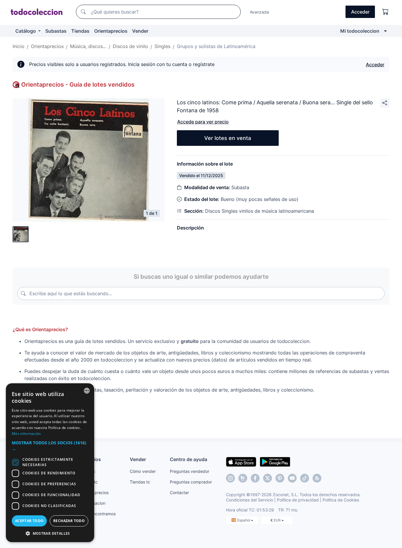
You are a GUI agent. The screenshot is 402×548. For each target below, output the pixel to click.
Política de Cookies (341, 499)
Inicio (18, 46)
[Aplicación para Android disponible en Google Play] (275, 461)
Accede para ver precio (203, 122)
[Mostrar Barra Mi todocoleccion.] (385, 31)
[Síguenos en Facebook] (255, 478)
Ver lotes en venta (227, 138)
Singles (162, 46)
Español (244, 520)
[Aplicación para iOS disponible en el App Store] (241, 461)
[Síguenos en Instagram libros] (242, 478)
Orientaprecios (110, 31)
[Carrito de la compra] (385, 12)
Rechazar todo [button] (69, 520)
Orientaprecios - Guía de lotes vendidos (77, 84)
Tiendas (80, 31)
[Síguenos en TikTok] (304, 478)
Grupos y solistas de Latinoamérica (216, 46)
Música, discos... (88, 46)
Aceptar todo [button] (29, 520)
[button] (50, 446)
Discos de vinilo (130, 46)
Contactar (179, 492)
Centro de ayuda (188, 459)
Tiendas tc (140, 481)
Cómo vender (143, 471)
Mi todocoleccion (359, 31)
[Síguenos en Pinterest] (279, 478)
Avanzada (259, 11)
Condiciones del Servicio (249, 499)
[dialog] (50, 462)
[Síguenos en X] (267, 478)
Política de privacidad (298, 499)
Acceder (375, 64)
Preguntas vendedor (189, 471)
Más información (26, 433)
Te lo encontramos (98, 513)
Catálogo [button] (26, 31)
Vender (140, 31)
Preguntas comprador (191, 481)
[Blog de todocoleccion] (317, 478)
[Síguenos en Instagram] (230, 478)
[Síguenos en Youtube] (292, 478)
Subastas (56, 31)
